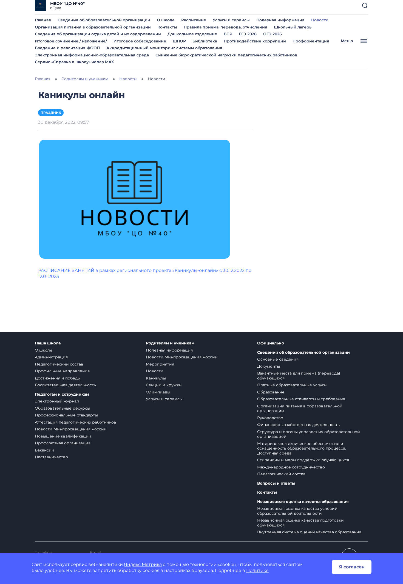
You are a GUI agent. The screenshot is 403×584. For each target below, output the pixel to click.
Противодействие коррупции (255, 41)
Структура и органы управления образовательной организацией (308, 434)
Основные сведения (278, 359)
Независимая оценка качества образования (303, 501)
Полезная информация (280, 20)
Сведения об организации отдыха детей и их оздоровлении (98, 33)
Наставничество (51, 456)
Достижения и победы (58, 378)
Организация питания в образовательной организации (93, 27)
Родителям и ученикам (170, 343)
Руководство (270, 417)
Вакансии (44, 450)
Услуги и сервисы (231, 20)
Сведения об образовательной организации (104, 20)
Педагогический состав (59, 364)
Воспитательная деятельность (65, 384)
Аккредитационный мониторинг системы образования (164, 47)
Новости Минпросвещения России (71, 429)
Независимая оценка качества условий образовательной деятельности (297, 511)
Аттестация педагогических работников (75, 422)
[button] (365, 5)
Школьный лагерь (292, 27)
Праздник (51, 113)
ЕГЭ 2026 (248, 33)
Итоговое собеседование (139, 41)
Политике (257, 570)
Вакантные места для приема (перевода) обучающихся (298, 376)
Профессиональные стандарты (66, 415)
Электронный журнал (57, 401)
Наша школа (48, 343)
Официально (270, 343)
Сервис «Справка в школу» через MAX (74, 61)
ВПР (228, 33)
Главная (43, 20)
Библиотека (204, 41)
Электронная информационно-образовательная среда (92, 55)
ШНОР (179, 41)
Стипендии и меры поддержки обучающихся (303, 460)
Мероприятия (160, 364)
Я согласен (352, 566)
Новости (319, 20)
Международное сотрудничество (291, 467)
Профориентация (311, 41)
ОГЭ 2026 (272, 33)
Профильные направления (62, 371)
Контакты (167, 27)
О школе (166, 20)
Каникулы (156, 378)
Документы (268, 366)
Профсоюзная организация (62, 443)
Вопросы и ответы (276, 483)
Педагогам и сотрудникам (62, 394)
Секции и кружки (164, 384)
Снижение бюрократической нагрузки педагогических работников (226, 55)
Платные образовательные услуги (292, 384)
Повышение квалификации (63, 436)
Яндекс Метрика (143, 564)
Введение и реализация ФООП (67, 47)
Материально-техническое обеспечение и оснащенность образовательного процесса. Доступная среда (301, 448)
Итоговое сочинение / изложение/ (71, 41)
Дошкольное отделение (192, 33)
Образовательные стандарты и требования (301, 398)
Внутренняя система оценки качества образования (309, 532)
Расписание (193, 20)
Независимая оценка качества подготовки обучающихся (300, 523)
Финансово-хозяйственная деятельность (298, 424)
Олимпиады (158, 392)
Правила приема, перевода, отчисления (225, 27)
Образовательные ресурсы (62, 408)
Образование (271, 392)
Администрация (51, 357)
